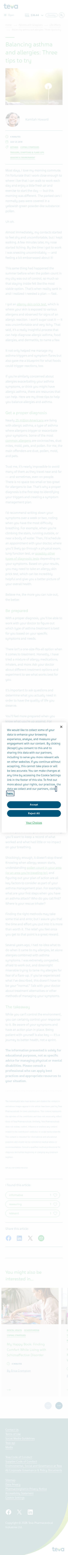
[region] (34, 777)
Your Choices (34, 823)
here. (10, 793)
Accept (34, 804)
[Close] (61, 727)
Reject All (34, 813)
